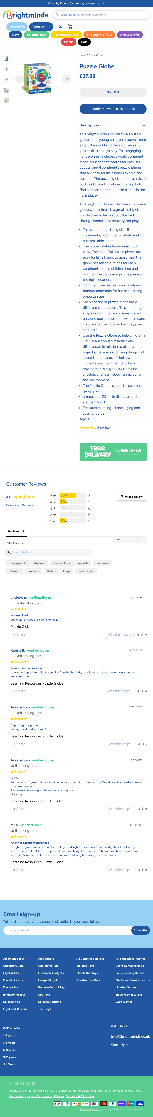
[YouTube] (33, 1084)
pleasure (14, 571)
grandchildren (62, 563)
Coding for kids (48, 966)
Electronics (10, 987)
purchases (102, 563)
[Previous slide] (19, 79)
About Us (15, 1090)
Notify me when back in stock (113, 109)
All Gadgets (46, 958)
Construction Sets (88, 980)
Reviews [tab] (13, 531)
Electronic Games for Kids (133, 980)
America (39, 563)
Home (83, 55)
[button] (113, 92)
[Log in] (59, 26)
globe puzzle (85, 571)
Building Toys (85, 966)
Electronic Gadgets (51, 973)
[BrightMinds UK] (25, 14)
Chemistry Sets (13, 966)
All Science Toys (14, 958)
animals (83, 563)
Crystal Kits (11, 973)
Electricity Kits (13, 980)
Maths (68, 42)
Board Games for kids (130, 966)
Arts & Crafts (130, 35)
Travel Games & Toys (129, 994)
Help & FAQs (46, 1090)
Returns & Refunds (85, 1090)
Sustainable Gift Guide (80, 1096)
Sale (84, 42)
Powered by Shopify (91, 1109)
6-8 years (9, 1050)
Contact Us (29, 1090)
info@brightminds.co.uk (130, 1036)
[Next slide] (66, 79)
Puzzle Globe (21, 626)
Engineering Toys (99, 35)
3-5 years (9, 1042)
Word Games (124, 1002)
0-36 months (11, 1028)
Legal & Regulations (39, 1096)
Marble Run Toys (87, 973)
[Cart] (68, 26)
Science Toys (36, 35)
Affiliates (58, 1096)
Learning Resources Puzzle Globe (37, 683)
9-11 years (9, 1057)
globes (51, 571)
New (15, 35)
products (33, 571)
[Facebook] (22, 1084)
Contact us (41, 27)
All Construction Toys (90, 958)
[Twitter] (17, 1084)
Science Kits (11, 1002)
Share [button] (20, 634)
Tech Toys (44, 1009)
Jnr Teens (9, 1064)
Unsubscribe (64, 1090)
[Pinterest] (28, 1084)
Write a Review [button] (134, 496)
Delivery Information (111, 1090)
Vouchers (17, 27)
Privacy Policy (133, 1090)
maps (66, 571)
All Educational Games (130, 958)
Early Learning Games (130, 973)
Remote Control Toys (52, 987)
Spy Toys (44, 994)
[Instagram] (11, 1084)
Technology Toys (66, 35)
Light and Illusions (15, 1009)
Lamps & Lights (48, 980)
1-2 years (9, 1035)
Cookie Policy (17, 1096)
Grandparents (18, 563)
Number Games (126, 987)
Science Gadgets (49, 1002)
